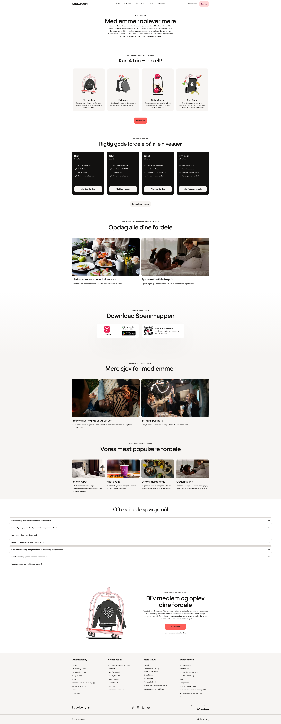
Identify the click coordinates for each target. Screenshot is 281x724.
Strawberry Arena (79, 669)
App (181, 679)
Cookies (183, 697)
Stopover (112, 686)
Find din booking (187, 676)
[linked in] (143, 707)
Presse (74, 690)
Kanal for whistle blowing (82, 683)
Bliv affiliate (148, 675)
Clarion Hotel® (114, 679)
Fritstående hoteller (116, 690)
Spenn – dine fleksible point (155, 685)
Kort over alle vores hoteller (119, 665)
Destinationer (113, 669)
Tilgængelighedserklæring (191, 693)
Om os (74, 665)
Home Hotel (113, 683)
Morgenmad (77, 676)
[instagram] (138, 707)
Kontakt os (184, 669)
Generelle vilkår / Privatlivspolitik (193, 690)
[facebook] (132, 707)
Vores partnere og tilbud (154, 689)
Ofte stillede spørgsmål (189, 672)
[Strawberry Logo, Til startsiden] (80, 4)
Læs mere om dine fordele (175, 633)
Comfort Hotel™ (114, 672)
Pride (74, 679)
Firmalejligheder (150, 682)
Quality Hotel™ (114, 676)
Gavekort (147, 665)
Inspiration (76, 693)
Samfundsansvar (79, 672)
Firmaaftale (148, 678)
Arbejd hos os (77, 686)
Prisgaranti (184, 683)
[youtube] (148, 707)
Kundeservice (185, 665)
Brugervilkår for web (188, 686)
